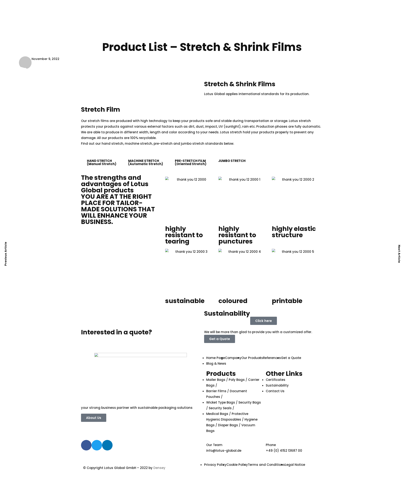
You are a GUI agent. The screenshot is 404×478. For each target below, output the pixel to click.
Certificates (285, 30)
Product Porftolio (258, 30)
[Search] (256, 14)
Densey (159, 468)
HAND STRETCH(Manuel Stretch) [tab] (101, 162)
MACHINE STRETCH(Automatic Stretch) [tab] (145, 162)
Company (232, 30)
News (301, 30)
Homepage (213, 30)
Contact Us (213, 43)
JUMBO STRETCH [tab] (232, 161)
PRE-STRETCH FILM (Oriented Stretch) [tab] (190, 162)
